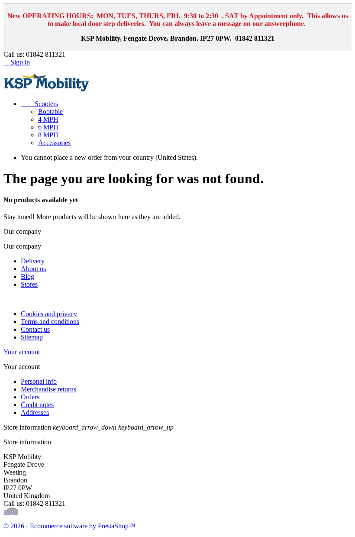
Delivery (33, 261)
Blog (27, 276)
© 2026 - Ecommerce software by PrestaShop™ (69, 526)
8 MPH (48, 135)
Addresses (35, 412)
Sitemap (32, 337)
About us (33, 268)
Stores (29, 284)
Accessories (54, 142)
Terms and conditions (50, 321)
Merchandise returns (48, 389)
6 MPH (48, 127)
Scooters (39, 103)
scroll (10, 511)
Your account (21, 352)
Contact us (35, 329)
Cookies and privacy (49, 313)
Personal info (39, 381)
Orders (30, 397)
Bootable (50, 111)
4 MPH (48, 119)
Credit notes (37, 404)
